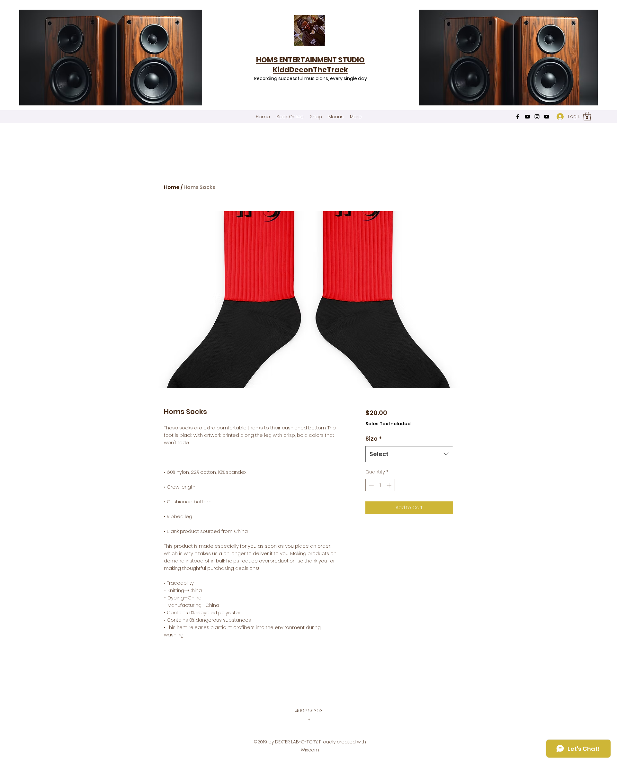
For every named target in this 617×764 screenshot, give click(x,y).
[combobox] (409, 454)
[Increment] (389, 485)
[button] (587, 116)
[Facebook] (517, 116)
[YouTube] (527, 116)
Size (373, 439)
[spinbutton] (380, 485)
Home (172, 187)
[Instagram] (537, 116)
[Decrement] (370, 485)
